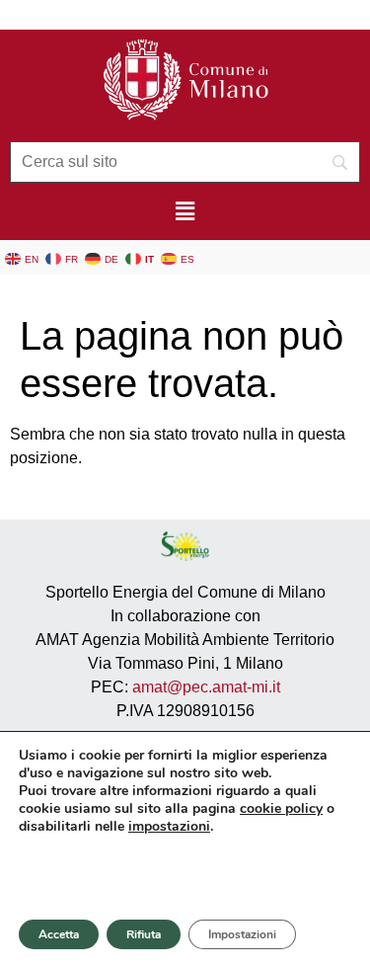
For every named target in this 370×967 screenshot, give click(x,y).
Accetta (58, 934)
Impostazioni (242, 934)
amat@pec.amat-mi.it (206, 687)
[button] (184, 211)
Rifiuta (143, 934)
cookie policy (281, 808)
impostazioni (169, 827)
